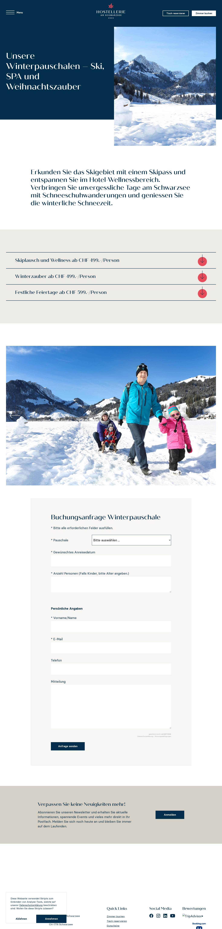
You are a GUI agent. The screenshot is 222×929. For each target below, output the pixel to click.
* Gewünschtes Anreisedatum (73, 552)
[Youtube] (172, 916)
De (207, 5)
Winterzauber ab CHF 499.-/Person (55, 276)
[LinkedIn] (165, 916)
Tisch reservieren (175, 13)
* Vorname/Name (64, 618)
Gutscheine (113, 925)
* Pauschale (59, 540)
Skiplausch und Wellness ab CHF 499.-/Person (67, 260)
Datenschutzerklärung (31, 905)
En (214, 5)
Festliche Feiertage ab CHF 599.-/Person (61, 292)
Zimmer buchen (204, 13)
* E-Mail (57, 639)
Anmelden (170, 814)
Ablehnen (21, 918)
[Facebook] (151, 916)
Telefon (56, 660)
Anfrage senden (67, 746)
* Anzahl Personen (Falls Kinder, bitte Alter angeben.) (90, 573)
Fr (211, 5)
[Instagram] (158, 916)
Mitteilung (58, 682)
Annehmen (51, 918)
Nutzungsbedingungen (163, 736)
